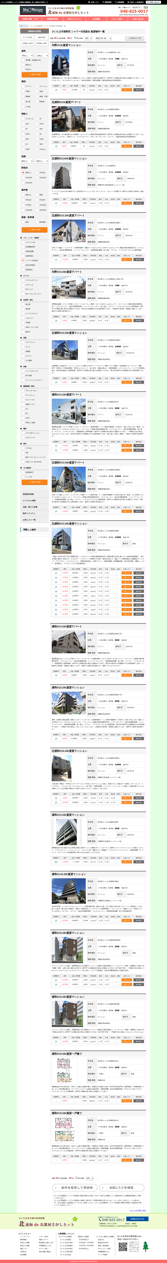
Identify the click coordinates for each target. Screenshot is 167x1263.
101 (56, 90)
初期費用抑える (103, 1252)
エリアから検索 (29, 500)
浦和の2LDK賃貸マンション (68, 687)
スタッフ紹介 (117, 19)
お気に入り (126, 90)
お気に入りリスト (74, 19)
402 (56, 609)
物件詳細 (139, 90)
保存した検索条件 (137, 2)
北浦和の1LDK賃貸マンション (69, 332)
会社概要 (96, 19)
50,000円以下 (84, 1240)
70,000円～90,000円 (86, 1246)
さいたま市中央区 (66, 1249)
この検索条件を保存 (135, 38)
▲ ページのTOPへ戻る (138, 1210)
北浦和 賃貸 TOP (30, 19)
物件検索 (23, 1240)
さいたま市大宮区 (66, 1243)
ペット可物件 (102, 1255)
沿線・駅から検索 (30, 507)
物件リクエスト (29, 513)
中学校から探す (41, 43)
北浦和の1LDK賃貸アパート (68, 215)
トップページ (25, 1237)
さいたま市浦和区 (66, 1246)
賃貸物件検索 (52, 19)
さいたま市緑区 (65, 1240)
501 (56, 920)
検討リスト (24, 1249)
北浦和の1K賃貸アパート (66, 102)
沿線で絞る (42, 37)
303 (56, 591)
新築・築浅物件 (103, 1246)
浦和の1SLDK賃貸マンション (69, 874)
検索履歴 (120, 2)
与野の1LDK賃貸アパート (67, 271)
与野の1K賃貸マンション (66, 45)
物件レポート (44, 1240)
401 (56, 614)
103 (56, 446)
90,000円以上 (84, 1249)
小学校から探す (27, 43)
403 (56, 605)
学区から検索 (25, 1243)
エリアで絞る (27, 37)
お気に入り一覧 (29, 520)
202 (56, 146)
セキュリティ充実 (104, 1249)
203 (56, 450)
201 (56, 203)
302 (56, 596)
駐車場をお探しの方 (46, 1243)
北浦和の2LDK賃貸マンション (69, 750)
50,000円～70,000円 (86, 1243)
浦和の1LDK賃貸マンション (68, 814)
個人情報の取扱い (45, 1252)
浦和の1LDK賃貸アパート (67, 394)
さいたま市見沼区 (66, 1252)
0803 (56, 862)
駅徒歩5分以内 (103, 1243)
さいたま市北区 (65, 1255)
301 (56, 320)
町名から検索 (25, 1246)
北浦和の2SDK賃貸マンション (69, 158)
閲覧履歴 (108, 2)
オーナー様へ (44, 1249)
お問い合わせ (138, 19)
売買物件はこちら (45, 1246)
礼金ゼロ (101, 1240)
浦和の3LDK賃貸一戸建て (67, 1053)
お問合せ (23, 1252)
